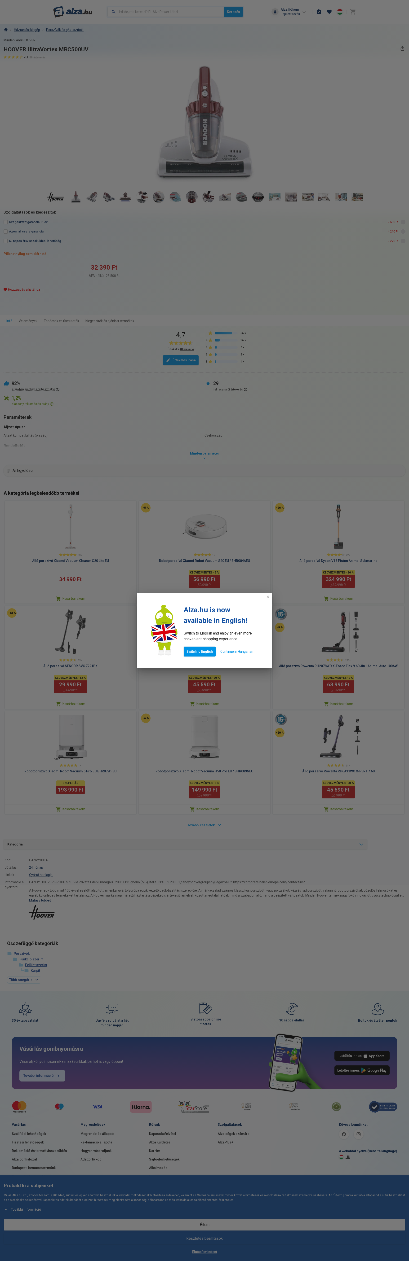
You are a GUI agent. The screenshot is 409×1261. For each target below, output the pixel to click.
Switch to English (200, 651)
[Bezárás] (268, 596)
